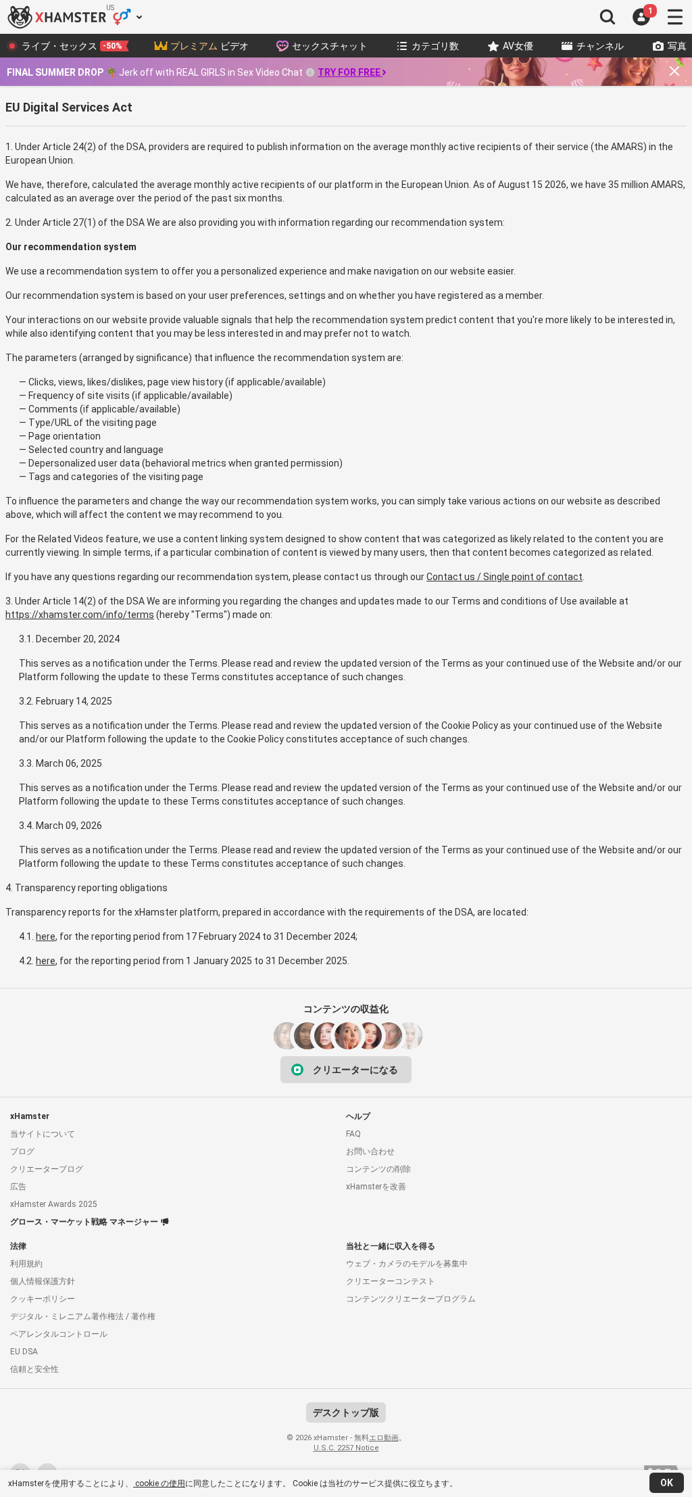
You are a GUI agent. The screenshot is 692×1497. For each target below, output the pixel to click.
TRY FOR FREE (349, 72)
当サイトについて (42, 1134)
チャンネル (600, 46)
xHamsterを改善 (376, 1186)
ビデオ (209, 46)
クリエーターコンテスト (390, 1281)
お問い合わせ (370, 1151)
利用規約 (26, 1263)
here (45, 936)
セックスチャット (330, 46)
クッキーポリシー (42, 1299)
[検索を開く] (607, 17)
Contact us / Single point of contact (504, 576)
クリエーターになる (355, 1069)
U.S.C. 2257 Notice (346, 1448)
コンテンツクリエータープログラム (411, 1299)
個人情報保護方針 (42, 1281)
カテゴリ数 (435, 46)
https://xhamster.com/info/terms (79, 614)
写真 (677, 46)
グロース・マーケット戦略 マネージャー (84, 1222)
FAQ (353, 1134)
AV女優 (518, 46)
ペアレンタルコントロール (58, 1334)
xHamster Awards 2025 (53, 1204)
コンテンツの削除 (378, 1169)
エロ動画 (384, 1437)
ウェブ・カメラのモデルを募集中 (407, 1263)
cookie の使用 (159, 1483)
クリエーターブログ (46, 1169)
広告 (18, 1186)
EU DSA (24, 1351)
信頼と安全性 (34, 1369)
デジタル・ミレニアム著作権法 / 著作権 (82, 1316)
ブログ (22, 1151)
